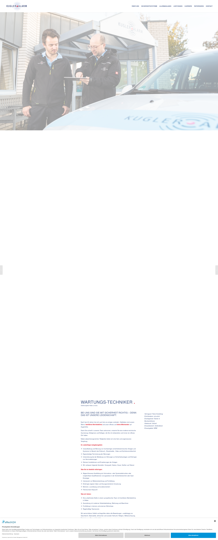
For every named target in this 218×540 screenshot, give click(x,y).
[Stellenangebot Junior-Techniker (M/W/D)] (216, 270)
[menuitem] (135, 6)
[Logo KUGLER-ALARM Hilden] (16, 6)
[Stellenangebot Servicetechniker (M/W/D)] (1, 270)
